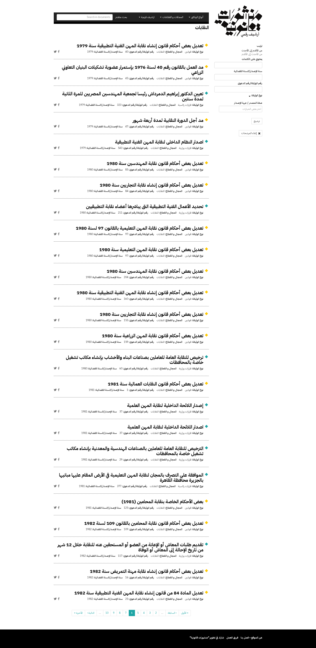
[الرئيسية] (238, 21)
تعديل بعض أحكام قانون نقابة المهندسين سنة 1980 (155, 163)
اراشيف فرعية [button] (148, 17)
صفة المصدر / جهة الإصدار (248, 103)
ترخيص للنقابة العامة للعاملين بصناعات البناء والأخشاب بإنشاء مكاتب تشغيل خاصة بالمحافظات (134, 360)
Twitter (55, 51)
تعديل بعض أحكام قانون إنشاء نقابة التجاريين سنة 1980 (151, 185)
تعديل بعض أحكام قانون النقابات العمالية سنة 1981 (155, 384)
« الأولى (184, 613)
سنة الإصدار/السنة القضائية (248, 71)
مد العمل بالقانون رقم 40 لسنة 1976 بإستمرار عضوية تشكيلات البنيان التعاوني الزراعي (132, 70)
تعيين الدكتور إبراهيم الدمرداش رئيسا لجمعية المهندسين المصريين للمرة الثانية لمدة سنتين (132, 96)
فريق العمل (232, 638)
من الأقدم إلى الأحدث (252, 50)
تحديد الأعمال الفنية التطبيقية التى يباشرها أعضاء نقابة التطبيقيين (144, 206)
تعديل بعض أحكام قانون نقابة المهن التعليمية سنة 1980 (151, 249)
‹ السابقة (172, 613)
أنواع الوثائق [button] (197, 17)
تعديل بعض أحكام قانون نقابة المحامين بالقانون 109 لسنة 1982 (143, 523)
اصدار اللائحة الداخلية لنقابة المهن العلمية (165, 427)
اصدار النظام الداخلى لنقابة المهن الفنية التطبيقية (159, 142)
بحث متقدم (121, 17)
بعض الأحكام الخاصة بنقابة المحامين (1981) (162, 501)
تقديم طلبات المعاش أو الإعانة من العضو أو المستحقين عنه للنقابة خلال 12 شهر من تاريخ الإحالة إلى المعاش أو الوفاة (130, 547)
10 (107, 613)
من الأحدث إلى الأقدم (252, 54)
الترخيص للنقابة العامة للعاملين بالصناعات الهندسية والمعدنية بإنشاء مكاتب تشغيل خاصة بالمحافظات (135, 451)
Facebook (58, 51)
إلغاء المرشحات (249, 133)
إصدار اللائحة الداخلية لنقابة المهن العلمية (165, 405)
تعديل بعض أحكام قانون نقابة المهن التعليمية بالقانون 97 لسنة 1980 (139, 228)
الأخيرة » (78, 613)
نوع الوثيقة (256, 95)
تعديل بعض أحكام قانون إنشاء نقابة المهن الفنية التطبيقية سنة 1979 (140, 45)
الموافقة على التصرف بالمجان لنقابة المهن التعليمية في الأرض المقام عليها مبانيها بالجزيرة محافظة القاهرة (131, 478)
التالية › (90, 613)
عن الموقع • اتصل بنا (251, 638)
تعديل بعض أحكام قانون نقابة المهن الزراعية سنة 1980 (152, 335)
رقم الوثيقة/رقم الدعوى (250, 83)
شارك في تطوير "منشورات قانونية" (207, 638)
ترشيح (257, 121)
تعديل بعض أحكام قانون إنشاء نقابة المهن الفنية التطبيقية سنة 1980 (140, 292)
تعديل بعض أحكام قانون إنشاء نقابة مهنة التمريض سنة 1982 (146, 571)
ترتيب (259, 46)
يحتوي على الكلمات (252, 59)
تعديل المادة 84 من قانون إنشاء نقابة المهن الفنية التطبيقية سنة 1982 (138, 593)
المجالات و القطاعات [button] (172, 17)
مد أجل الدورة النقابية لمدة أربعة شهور (168, 120)
